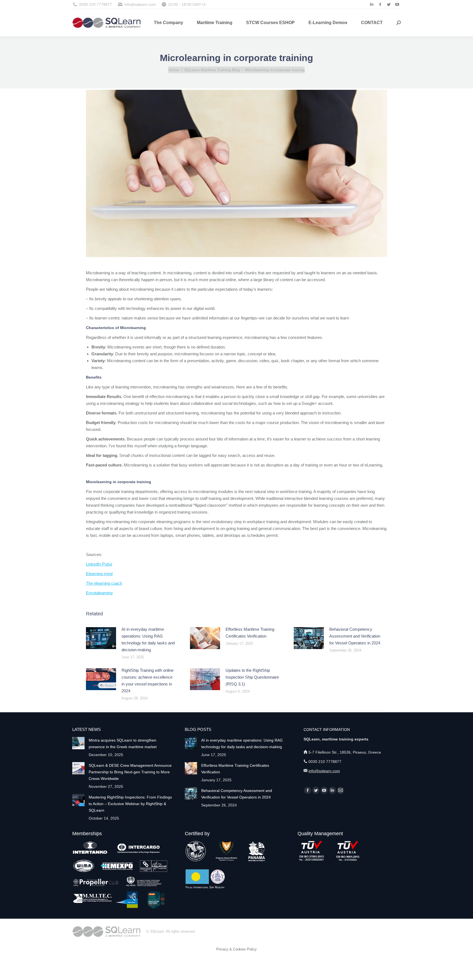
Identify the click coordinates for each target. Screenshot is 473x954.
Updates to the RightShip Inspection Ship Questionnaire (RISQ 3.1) (252, 677)
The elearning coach (104, 583)
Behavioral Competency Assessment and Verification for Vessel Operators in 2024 (354, 636)
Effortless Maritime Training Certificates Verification (250, 632)
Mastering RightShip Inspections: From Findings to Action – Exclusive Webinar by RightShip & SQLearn (130, 803)
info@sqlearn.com (324, 771)
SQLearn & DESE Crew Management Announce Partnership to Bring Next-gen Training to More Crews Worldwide (130, 772)
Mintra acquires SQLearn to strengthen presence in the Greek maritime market (123, 743)
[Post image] (101, 638)
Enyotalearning (99, 592)
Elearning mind (99, 573)
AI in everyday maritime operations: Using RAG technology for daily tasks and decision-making (148, 639)
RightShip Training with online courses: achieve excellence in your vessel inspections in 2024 (148, 680)
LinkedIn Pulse (99, 564)
